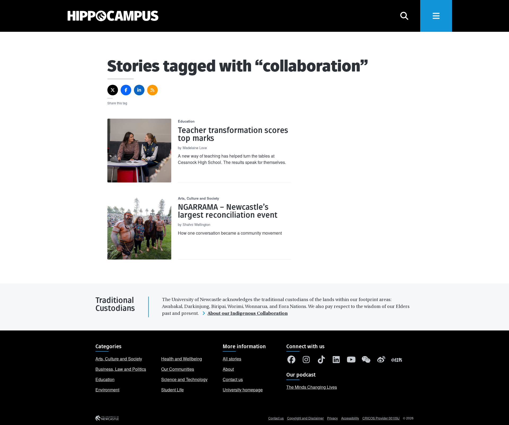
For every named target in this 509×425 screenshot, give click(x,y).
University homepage (243, 390)
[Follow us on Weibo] (381, 361)
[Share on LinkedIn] (139, 90)
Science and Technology (184, 379)
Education (105, 379)
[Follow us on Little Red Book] (396, 361)
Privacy (332, 418)
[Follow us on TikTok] (321, 361)
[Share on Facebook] (126, 90)
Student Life (172, 390)
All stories (232, 359)
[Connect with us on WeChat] (366, 361)
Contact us (233, 379)
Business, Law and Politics (120, 369)
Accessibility (350, 418)
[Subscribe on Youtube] (351, 361)
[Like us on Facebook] (291, 361)
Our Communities (177, 369)
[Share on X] (112, 90)
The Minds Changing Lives (311, 387)
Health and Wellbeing (181, 359)
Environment (107, 390)
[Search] (404, 16)
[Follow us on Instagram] (306, 361)
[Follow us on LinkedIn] (336, 361)
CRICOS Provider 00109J (381, 418)
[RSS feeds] (152, 90)
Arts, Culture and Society (118, 359)
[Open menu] (436, 16)
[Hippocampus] (108, 16)
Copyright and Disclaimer (305, 418)
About (228, 369)
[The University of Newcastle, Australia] (107, 418)
